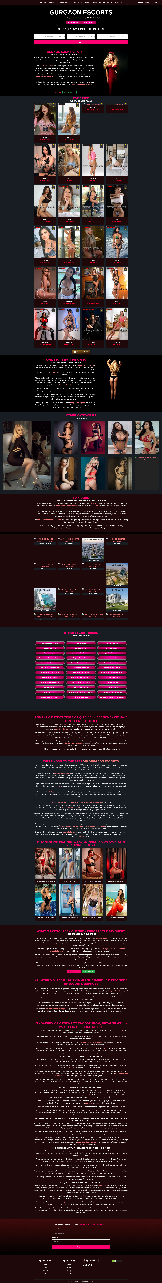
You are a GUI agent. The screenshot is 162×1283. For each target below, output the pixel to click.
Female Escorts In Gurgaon (112, 658)
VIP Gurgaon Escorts (101, 761)
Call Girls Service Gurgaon (112, 663)
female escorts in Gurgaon (56, 1009)
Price (89, 2)
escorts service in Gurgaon (87, 1142)
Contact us (117, 2)
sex (65, 724)
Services (45, 1271)
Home (44, 2)
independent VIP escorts (49, 792)
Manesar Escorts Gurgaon (49, 697)
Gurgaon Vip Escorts (81, 687)
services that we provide (70, 807)
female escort (103, 1185)
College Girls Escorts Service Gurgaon (112, 697)
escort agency (120, 1030)
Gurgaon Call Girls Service (49, 663)
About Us (53, 2)
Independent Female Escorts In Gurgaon (81, 692)
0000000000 (74, 22)
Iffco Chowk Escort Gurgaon (50, 668)
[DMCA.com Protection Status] (117, 1261)
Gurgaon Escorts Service (81, 658)
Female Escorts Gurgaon (112, 668)
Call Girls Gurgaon (81, 648)
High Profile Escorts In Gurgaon (112, 692)
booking (56, 372)
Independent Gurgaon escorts (67, 505)
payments (88, 1103)
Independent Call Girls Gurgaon (50, 682)
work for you (119, 1151)
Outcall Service (75, 971)
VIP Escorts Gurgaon (61, 773)
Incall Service (89, 971)
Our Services (66, 2)
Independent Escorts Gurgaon (112, 653)
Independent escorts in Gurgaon (49, 520)
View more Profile (82, 352)
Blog (107, 2)
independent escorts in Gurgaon (90, 1042)
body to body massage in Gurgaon (92, 826)
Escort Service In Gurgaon (49, 643)
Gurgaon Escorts (81, 643)
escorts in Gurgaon (62, 729)
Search (81, 42)
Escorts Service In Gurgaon (81, 682)
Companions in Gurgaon (74, 743)
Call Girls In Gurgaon (112, 643)
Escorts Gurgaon (49, 653)
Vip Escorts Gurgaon (81, 697)
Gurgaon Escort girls (66, 385)
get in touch (86, 1095)
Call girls (93, 503)
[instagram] (89, 1265)
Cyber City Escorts (50, 692)
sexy (110, 735)
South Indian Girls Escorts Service (112, 672)
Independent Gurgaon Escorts (81, 677)
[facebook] (91, 1265)
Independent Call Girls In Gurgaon (81, 653)
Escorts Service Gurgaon (81, 668)
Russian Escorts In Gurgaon (50, 672)
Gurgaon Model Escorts (81, 672)
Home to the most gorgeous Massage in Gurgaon (76, 802)
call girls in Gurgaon (77, 403)
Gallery (98, 2)
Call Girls (94, 505)
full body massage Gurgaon (69, 826)
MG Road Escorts (112, 687)
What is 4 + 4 (57, 1238)
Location (45, 1274)
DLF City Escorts (49, 687)
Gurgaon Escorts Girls (86, 365)
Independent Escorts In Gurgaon (49, 658)
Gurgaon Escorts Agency (112, 677)
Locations (79, 2)
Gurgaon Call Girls (50, 648)
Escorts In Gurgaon (112, 648)
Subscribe (81, 1247)
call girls (71, 1067)
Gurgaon (106, 1048)
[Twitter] (84, 1265)
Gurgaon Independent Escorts (81, 663)
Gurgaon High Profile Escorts (49, 677)
